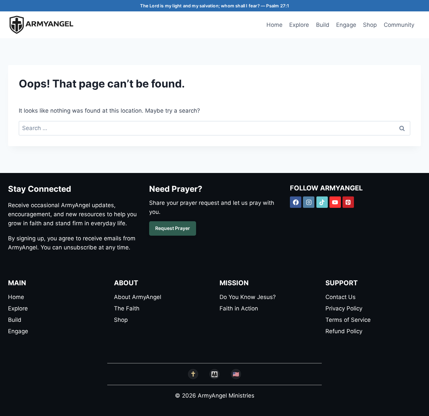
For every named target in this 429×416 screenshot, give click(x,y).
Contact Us (340, 297)
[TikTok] (322, 202)
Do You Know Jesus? (248, 297)
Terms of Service (348, 319)
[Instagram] (308, 202)
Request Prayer (172, 228)
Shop (370, 24)
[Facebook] (295, 202)
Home (274, 24)
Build (322, 24)
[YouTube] (335, 202)
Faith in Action (239, 308)
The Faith (126, 308)
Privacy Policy (343, 308)
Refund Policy (343, 331)
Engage (346, 24)
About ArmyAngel (137, 297)
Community (399, 24)
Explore (299, 24)
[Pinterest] (348, 202)
